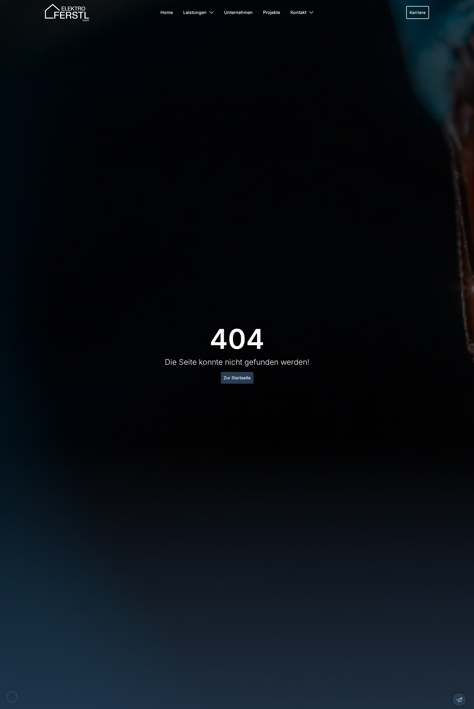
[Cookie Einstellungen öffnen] (12, 702)
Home (166, 12)
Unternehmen (238, 12)
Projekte (271, 12)
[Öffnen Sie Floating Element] (459, 699)
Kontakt (298, 12)
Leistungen (195, 12)
